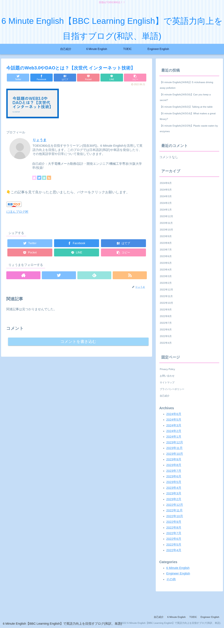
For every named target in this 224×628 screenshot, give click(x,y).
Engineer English (178, 573)
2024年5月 (166, 189)
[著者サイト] (34, 178)
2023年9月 (166, 236)
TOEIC (193, 617)
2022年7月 (166, 322)
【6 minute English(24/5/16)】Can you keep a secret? (185, 97)
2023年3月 (166, 276)
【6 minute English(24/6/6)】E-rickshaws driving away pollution (186, 85)
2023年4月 (166, 269)
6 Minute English (178, 568)
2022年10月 (166, 302)
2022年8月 (166, 316)
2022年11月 (166, 296)
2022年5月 (166, 336)
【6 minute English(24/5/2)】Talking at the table (186, 106)
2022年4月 (166, 342)
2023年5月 (166, 263)
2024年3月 (166, 196)
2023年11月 (166, 223)
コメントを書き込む (78, 341)
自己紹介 (165, 395)
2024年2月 (166, 203)
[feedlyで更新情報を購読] (44, 178)
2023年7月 (166, 249)
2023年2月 (166, 282)
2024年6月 (166, 183)
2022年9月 (166, 309)
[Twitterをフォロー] (39, 178)
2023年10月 (166, 229)
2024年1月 (166, 209)
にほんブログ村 (17, 211)
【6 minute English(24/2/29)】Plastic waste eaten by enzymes (189, 128)
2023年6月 (166, 256)
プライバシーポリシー (172, 389)
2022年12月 (166, 289)
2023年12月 (166, 216)
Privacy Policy (167, 369)
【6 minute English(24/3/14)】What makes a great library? (188, 116)
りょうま (40, 140)
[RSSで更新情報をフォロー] (49, 178)
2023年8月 (166, 243)
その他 (171, 579)
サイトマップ (167, 382)
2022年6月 (166, 329)
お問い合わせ (167, 375)
